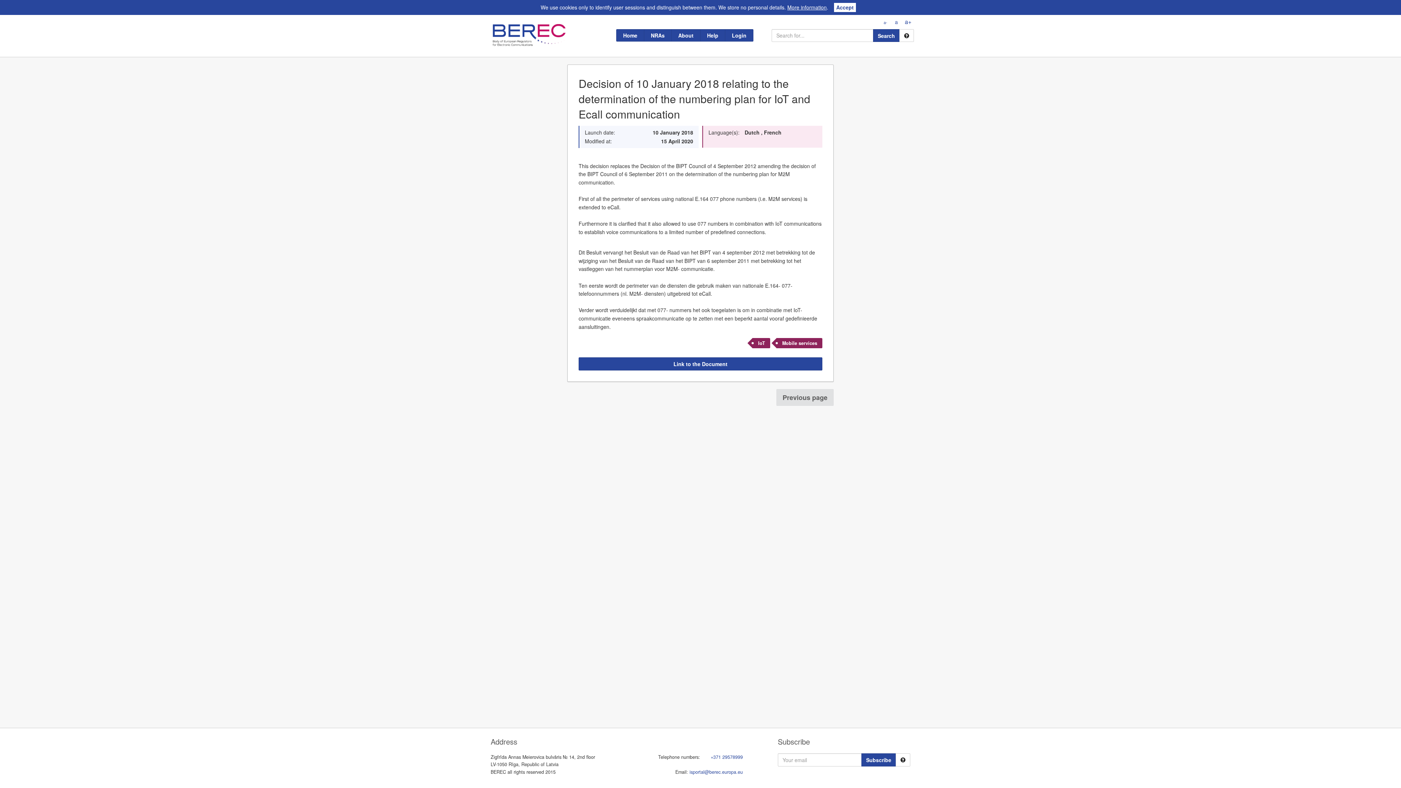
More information (807, 7)
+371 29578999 (727, 757)
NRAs (658, 35)
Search (886, 35)
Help (712, 35)
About (686, 35)
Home (630, 35)
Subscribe (878, 760)
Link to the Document (700, 364)
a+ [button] (908, 22)
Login (739, 35)
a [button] (896, 22)
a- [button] (885, 22)
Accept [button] (845, 7)
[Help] (906, 35)
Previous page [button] (805, 397)
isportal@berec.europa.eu (716, 772)
